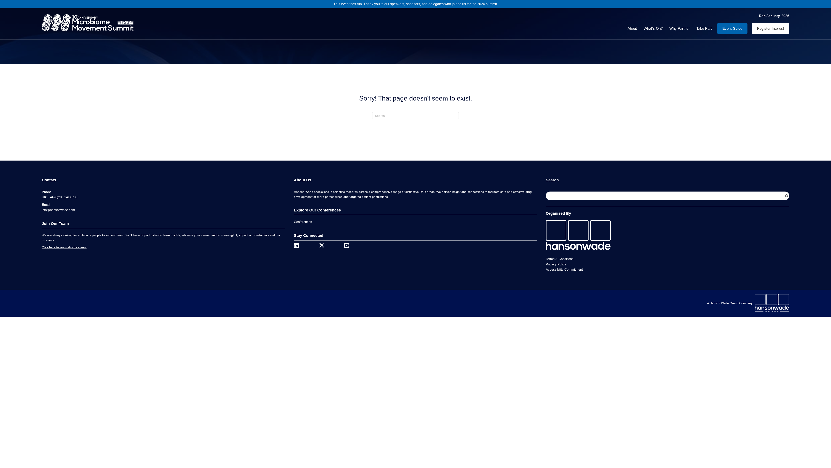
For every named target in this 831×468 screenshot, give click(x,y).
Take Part (704, 28)
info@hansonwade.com (58, 210)
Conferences (303, 222)
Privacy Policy (556, 264)
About (632, 28)
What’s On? (653, 28)
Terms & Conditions (559, 259)
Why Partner (679, 28)
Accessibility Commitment (564, 269)
